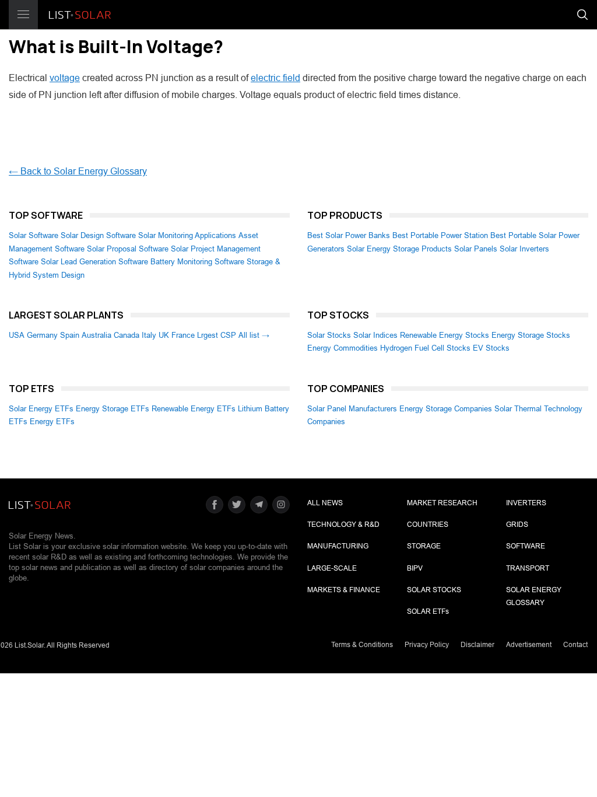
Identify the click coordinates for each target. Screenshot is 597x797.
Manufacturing (337, 546)
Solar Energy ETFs (41, 408)
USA (16, 335)
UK (164, 335)
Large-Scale (332, 568)
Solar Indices (375, 335)
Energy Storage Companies (445, 408)
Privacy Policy (427, 645)
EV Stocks (491, 348)
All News (325, 503)
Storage (424, 546)
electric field (275, 78)
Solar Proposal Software (127, 248)
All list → (253, 335)
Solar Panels (475, 248)
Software (525, 546)
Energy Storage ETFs (112, 408)
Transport (527, 568)
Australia (96, 335)
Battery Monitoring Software (197, 261)
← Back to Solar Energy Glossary (78, 171)
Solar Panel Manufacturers (352, 408)
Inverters (526, 503)
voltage (65, 78)
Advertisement (529, 645)
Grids (517, 524)
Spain (69, 335)
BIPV (415, 568)
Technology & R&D (343, 524)
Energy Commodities (342, 348)
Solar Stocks (329, 335)
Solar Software (33, 235)
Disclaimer (477, 645)
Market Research (442, 503)
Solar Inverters (524, 248)
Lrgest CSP (216, 335)
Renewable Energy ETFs (194, 408)
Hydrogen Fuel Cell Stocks (425, 348)
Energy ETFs (52, 421)
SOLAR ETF (428, 611)
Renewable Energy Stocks (444, 335)
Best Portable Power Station (440, 235)
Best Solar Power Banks (348, 235)
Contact (575, 645)
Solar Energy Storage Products (399, 248)
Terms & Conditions (362, 645)
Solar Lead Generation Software (94, 261)
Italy (149, 335)
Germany (42, 335)
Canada (126, 335)
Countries (427, 524)
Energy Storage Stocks (530, 335)
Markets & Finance (343, 590)
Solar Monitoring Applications (187, 235)
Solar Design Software (98, 235)
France (183, 335)
